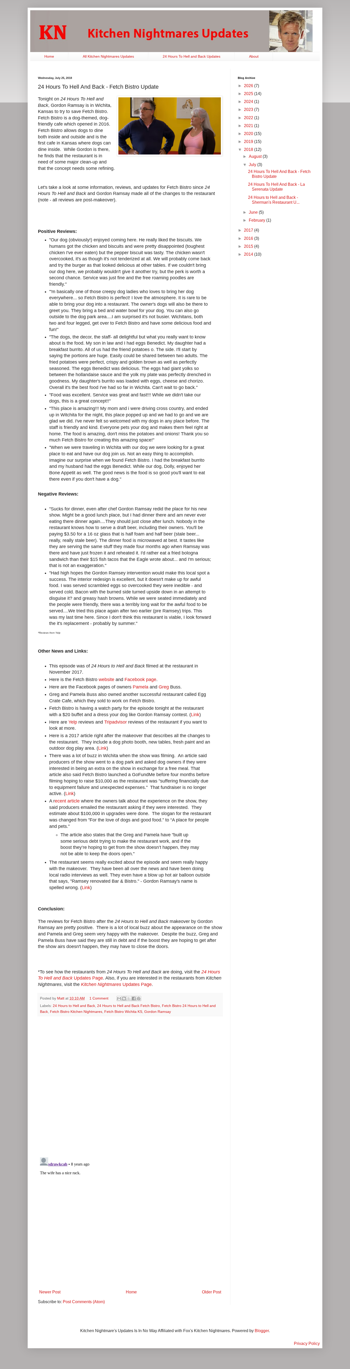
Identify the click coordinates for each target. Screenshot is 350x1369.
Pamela (140, 686)
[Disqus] (130, 1087)
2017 (249, 230)
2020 (249, 133)
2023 (249, 109)
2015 (249, 246)
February (257, 220)
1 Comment (98, 998)
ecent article (67, 801)
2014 (249, 254)
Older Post (211, 1292)
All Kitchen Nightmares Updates (108, 56)
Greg (164, 686)
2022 (249, 118)
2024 (249, 101)
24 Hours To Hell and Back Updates (191, 56)
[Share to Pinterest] (138, 998)
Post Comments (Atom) (84, 1302)
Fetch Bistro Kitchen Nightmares (76, 1012)
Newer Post (49, 1292)
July (253, 164)
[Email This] (119, 998)
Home (49, 56)
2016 (249, 238)
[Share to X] (128, 998)
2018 (249, 149)
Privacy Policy (307, 1343)
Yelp (72, 722)
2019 (249, 141)
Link (195, 714)
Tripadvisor (115, 722)
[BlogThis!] (124, 998)
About (254, 56)
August (256, 156)
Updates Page (116, 984)
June (254, 212)
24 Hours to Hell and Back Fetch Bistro (128, 1006)
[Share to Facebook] (133, 998)
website (106, 679)
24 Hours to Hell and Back (74, 1006)
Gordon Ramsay (157, 1012)
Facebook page (140, 679)
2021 (249, 125)
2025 (249, 93)
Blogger (262, 1331)
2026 (249, 86)
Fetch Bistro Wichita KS (123, 1012)
